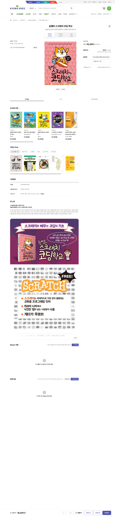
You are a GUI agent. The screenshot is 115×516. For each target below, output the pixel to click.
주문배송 (100, 2)
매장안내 (104, 2)
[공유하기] (109, 26)
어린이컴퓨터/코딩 (43, 20)
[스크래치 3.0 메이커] (58, 124)
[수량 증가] (65, 513)
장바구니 (88, 513)
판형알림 (42, 193)
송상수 (11, 41)
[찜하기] (71, 513)
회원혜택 (94, 2)
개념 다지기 (24, 152)
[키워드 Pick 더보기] (77, 164)
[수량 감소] (61, 513)
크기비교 (63, 89)
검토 (39, 152)
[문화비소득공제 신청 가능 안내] (110, 67)
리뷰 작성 (76, 344)
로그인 (89, 2)
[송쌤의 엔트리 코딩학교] (44, 125)
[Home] (10, 20)
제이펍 (11, 43)
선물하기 (79, 513)
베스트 (34, 14)
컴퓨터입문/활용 (32, 20)
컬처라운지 (72, 14)
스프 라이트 (45, 152)
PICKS (65, 14)
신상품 (59, 14)
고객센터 (109, 2)
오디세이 (28, 14)
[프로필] (109, 8)
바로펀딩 (53, 14)
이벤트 (40, 14)
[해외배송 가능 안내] (91, 67)
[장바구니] (103, 8)
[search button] (71, 8)
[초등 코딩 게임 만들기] (30, 124)
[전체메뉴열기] (12, 14)
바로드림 (97, 513)
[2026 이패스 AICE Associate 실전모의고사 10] (71, 125)
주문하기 (106, 513)
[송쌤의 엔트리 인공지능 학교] (16, 125)
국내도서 (15, 20)
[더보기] (76, 14)
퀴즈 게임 (53, 152)
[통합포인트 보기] (89, 50)
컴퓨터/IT (22, 20)
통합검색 (32, 8)
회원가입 (85, 2)
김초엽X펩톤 (20, 14)
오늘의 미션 (93, 14)
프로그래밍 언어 (15, 152)
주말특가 (46, 14)
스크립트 (32, 152)
